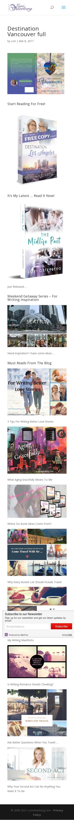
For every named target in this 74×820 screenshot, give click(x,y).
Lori (13, 41)
